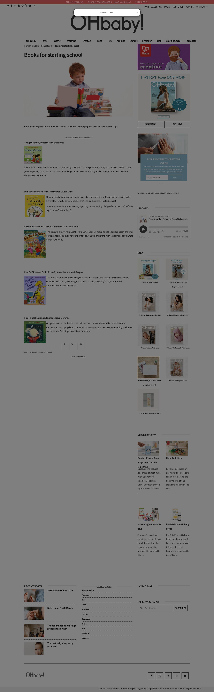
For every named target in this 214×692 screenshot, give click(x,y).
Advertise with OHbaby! (106, 12)
